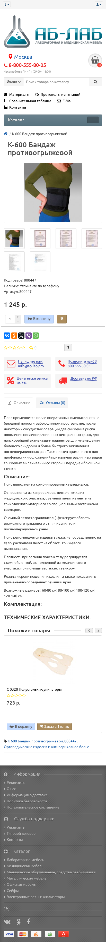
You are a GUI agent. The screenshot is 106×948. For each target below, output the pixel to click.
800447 (70, 741)
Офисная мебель (21, 884)
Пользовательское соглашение (33, 807)
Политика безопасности (27, 801)
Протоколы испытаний (61, 94)
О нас (11, 789)
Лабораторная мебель (25, 860)
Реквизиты (16, 782)
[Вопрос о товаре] (68, 347)
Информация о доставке (27, 795)
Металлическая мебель (26, 878)
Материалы (19, 94)
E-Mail (68, 101)
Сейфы (13, 891)
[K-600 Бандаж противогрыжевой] (53, 192)
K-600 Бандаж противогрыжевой (35, 741)
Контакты (17, 107)
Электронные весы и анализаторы (36, 897)
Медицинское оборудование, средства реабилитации (51, 872)
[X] (21, 335)
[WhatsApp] (36, 335)
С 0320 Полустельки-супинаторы (34, 689)
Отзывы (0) (55, 403)
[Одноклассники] (14, 335)
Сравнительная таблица (30, 101)
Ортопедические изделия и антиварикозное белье (46, 747)
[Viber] (28, 335)
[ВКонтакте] (7, 335)
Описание (22, 403)
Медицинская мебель (25, 866)
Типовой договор (21, 833)
